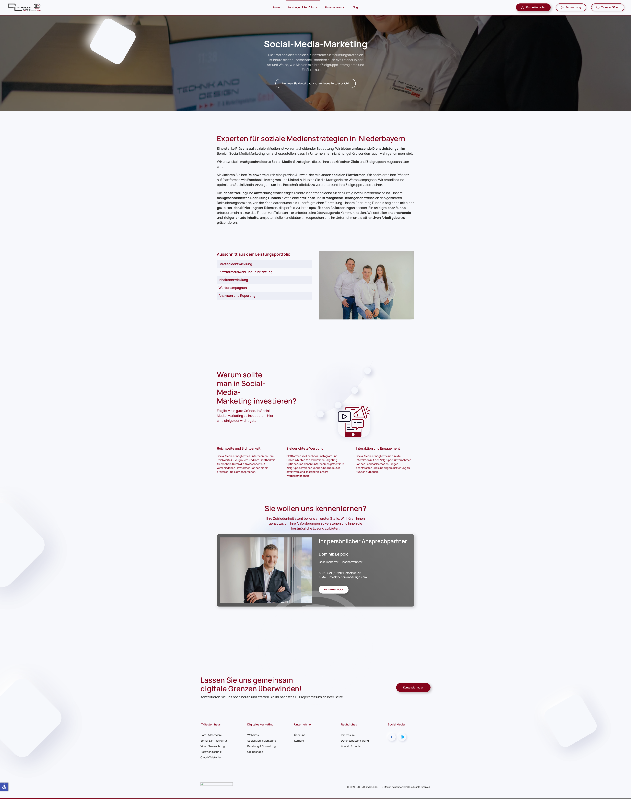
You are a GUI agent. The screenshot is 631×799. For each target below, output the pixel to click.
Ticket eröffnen (610, 7)
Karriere (299, 740)
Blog (355, 7)
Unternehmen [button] (333, 7)
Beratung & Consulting (261, 746)
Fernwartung (573, 7)
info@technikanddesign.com (348, 577)
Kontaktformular (535, 7)
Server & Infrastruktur (213, 740)
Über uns (299, 735)
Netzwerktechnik (211, 752)
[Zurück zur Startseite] (25, 7)
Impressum (348, 735)
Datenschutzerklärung (355, 740)
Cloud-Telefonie (210, 757)
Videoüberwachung (212, 746)
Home (276, 7)
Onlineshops (255, 752)
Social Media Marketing (261, 740)
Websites (253, 735)
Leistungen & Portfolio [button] (301, 7)
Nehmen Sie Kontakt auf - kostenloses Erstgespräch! (315, 83)
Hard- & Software (211, 735)
